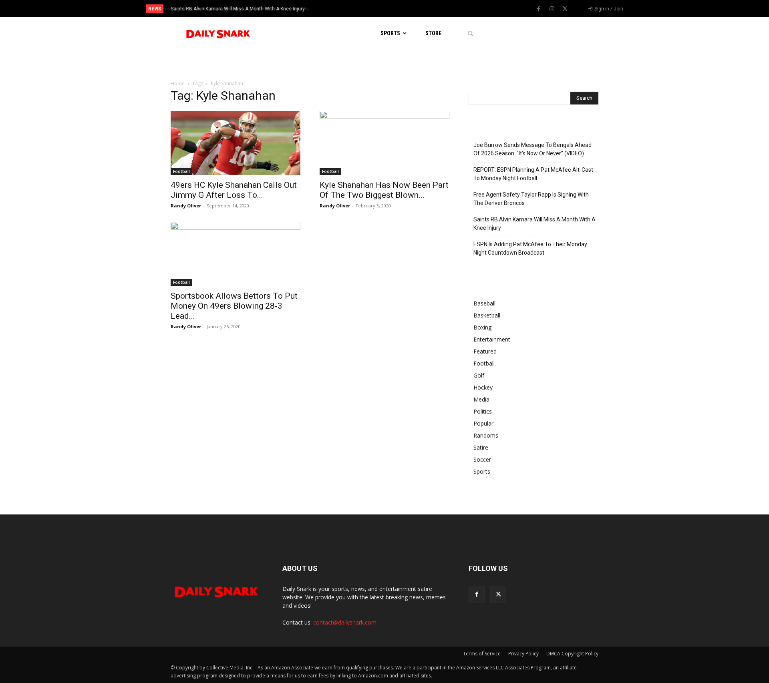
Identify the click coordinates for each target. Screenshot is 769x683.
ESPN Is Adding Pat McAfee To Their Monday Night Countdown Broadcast (530, 248)
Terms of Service (482, 653)
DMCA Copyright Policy (572, 653)
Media (481, 399)
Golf (478, 375)
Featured (485, 351)
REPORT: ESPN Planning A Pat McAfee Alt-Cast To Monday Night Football (533, 174)
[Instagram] (552, 9)
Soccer (482, 459)
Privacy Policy (523, 653)
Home (178, 83)
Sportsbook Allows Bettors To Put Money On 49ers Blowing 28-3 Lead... (234, 306)
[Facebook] (538, 9)
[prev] (398, 9)
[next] (411, 9)
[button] (470, 33)
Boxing (482, 327)
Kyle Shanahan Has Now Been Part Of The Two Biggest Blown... (384, 190)
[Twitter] (565, 9)
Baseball (484, 303)
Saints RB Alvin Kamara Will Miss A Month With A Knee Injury (236, 9)
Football (181, 171)
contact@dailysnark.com (344, 622)
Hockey (483, 387)
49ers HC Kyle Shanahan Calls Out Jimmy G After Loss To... (234, 190)
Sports (481, 471)
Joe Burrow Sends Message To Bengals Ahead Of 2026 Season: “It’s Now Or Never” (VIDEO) (532, 149)
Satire (480, 447)
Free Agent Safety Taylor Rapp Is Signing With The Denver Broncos (531, 198)
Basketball (486, 315)
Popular (483, 423)
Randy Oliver (186, 206)
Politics (482, 411)
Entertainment (491, 339)
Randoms (485, 435)
